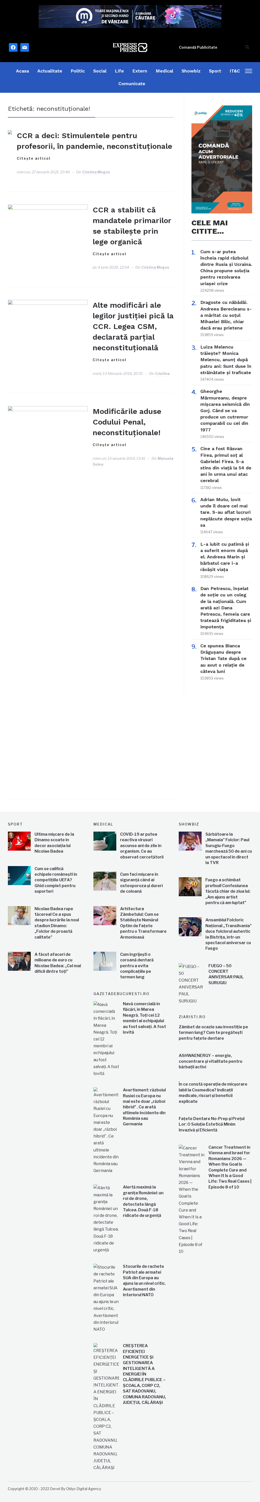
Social (99, 71)
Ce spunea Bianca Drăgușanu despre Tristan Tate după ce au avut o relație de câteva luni (223, 658)
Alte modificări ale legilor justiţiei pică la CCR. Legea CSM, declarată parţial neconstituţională (133, 326)
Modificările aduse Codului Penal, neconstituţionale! (127, 422)
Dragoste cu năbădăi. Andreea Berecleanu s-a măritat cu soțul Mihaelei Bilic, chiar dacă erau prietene (226, 315)
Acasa (22, 71)
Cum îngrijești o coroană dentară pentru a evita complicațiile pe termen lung (137, 966)
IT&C (235, 71)
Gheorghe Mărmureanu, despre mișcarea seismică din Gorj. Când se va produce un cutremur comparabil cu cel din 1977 (225, 410)
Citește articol (34, 158)
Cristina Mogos (96, 172)
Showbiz (191, 71)
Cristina (162, 373)
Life (119, 71)
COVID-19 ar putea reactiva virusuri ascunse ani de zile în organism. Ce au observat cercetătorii (142, 845)
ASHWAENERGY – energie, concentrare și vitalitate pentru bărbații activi (210, 1061)
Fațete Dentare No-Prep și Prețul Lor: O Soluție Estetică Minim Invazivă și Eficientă (212, 1124)
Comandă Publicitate (198, 47)
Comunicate (131, 83)
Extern (139, 71)
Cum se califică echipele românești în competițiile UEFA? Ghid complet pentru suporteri (56, 880)
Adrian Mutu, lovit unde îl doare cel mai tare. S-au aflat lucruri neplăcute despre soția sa (226, 512)
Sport (215, 71)
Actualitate (49, 71)
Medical (164, 71)
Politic (78, 71)
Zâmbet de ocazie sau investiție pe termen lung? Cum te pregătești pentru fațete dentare (213, 1032)
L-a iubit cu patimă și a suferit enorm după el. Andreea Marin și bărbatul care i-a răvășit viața (224, 556)
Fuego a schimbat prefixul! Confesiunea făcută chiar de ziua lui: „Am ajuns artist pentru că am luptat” (227, 891)
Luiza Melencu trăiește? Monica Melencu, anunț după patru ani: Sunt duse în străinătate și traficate (225, 359)
